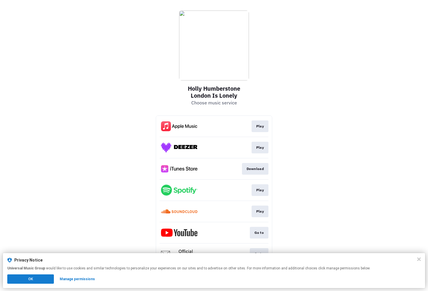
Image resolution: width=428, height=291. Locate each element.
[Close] (419, 259)
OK (30, 279)
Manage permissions (77, 279)
